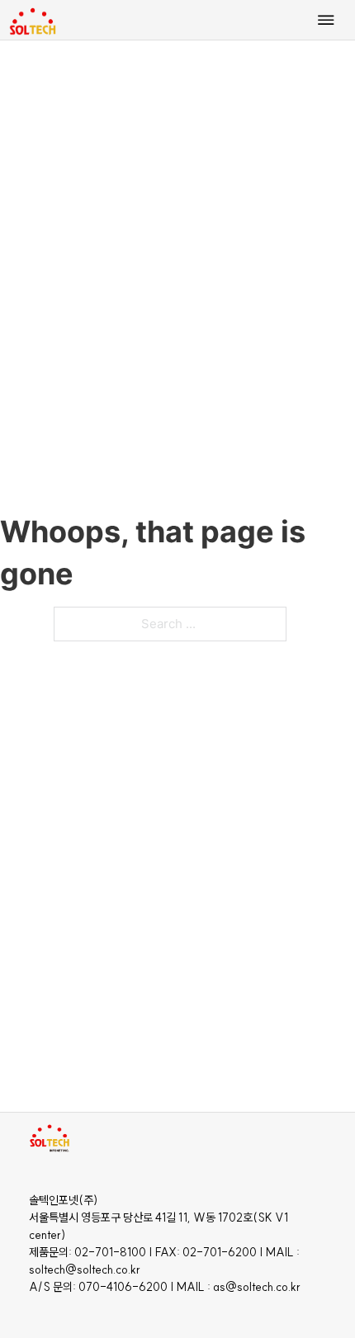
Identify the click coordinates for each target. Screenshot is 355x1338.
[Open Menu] (326, 20)
